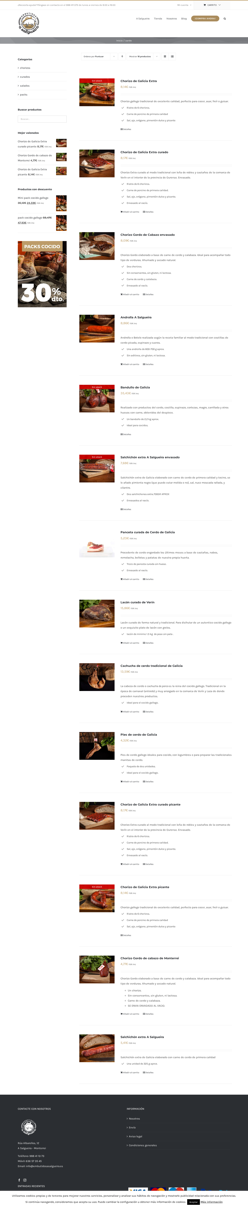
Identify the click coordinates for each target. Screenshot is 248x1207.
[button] (225, 18)
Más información (212, 1202)
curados (25, 76)
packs (23, 94)
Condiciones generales (143, 1145)
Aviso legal (135, 1136)
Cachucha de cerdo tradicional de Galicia (152, 666)
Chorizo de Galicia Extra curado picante (150, 804)
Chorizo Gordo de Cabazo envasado (148, 234)
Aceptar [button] (193, 1202)
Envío (132, 1127)
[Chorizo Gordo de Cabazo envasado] (96, 246)
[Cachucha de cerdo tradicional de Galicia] (96, 677)
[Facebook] (19, 1180)
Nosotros (134, 1118)
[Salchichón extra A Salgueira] (96, 1048)
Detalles (127, 129)
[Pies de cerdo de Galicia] (96, 746)
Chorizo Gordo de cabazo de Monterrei (150, 958)
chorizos (25, 68)
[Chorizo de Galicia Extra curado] (96, 163)
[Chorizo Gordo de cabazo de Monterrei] (96, 969)
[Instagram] (24, 1180)
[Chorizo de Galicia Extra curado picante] (96, 816)
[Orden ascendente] (122, 56)
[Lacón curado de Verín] (96, 613)
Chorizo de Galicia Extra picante (145, 887)
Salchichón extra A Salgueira (142, 1037)
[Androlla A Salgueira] (96, 328)
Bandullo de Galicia (135, 387)
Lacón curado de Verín (138, 602)
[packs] (42, 242)
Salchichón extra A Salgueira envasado (150, 457)
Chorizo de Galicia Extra (139, 81)
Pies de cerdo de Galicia (139, 734)
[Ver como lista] (172, 56)
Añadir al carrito (131, 212)
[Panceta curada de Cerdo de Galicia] (96, 543)
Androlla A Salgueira (136, 317)
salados (25, 85)
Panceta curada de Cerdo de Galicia (148, 532)
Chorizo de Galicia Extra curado (144, 152)
